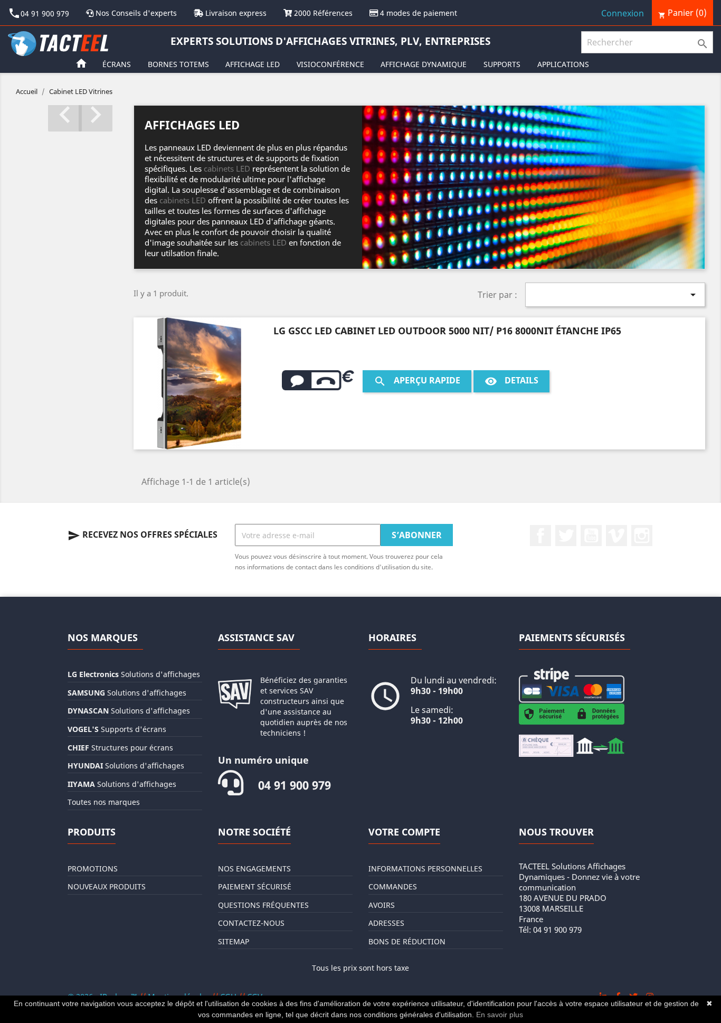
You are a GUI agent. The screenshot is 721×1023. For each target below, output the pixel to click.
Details (511, 381)
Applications (563, 64)
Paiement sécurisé (254, 886)
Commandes (392, 886)
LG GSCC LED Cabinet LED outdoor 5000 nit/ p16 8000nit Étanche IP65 (447, 330)
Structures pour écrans (120, 748)
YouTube (591, 535)
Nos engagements (254, 869)
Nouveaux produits (107, 886)
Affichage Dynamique (424, 64)
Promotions (93, 869)
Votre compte (404, 831)
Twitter (565, 535)
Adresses (386, 923)
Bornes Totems (178, 64)
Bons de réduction (406, 941)
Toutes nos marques (104, 802)
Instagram (641, 535)
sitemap (233, 941)
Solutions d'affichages (134, 674)
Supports (501, 64)
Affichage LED (252, 64)
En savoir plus (499, 1014)
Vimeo (616, 535)
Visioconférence (330, 64)
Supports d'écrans (117, 729)
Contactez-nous (251, 923)
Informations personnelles (425, 869)
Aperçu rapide (417, 381)
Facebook (540, 535)
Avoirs (381, 905)
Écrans (116, 64)
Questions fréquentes (263, 905)
